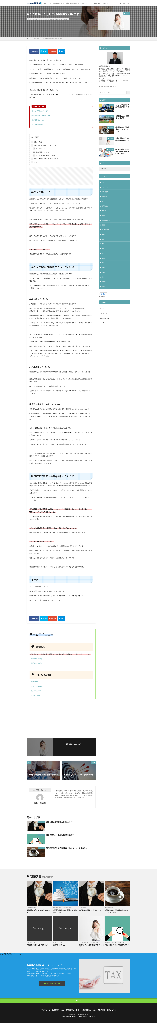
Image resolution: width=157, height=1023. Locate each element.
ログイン (102, 308)
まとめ (34, 162)
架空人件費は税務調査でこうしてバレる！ (45, 145)
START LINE (84, 1014)
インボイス (105, 187)
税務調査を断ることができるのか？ (38, 945)
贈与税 (103, 272)
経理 (103, 253)
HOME (30, 38)
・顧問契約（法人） (36, 659)
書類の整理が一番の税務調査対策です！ (61, 835)
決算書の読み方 (106, 220)
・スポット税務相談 (36, 686)
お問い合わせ (106, 3)
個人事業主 (111, 149)
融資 (103, 263)
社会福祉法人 (110, 116)
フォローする (74, 746)
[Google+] (52, 51)
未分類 (103, 215)
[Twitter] (44, 51)
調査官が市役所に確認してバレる (44, 155)
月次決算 (104, 210)
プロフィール (47, 3)
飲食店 (103, 286)
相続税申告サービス (86, 3)
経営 (103, 248)
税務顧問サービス (59, 3)
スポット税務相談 (37, 124)
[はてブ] (61, 51)
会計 (112, 105)
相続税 (103, 225)
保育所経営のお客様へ (72, 3)
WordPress (92, 1016)
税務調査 (52, 19)
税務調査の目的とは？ (60, 945)
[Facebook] (34, 51)
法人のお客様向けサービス (40, 111)
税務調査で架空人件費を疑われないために (45, 159)
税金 (103, 239)
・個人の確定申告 (35, 691)
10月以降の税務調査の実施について (59, 822)
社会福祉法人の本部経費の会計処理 (122, 117)
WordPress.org (104, 323)
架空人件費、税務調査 (61, 19)
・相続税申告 (34, 682)
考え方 (103, 258)
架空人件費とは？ (38, 142)
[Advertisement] (61, 175)
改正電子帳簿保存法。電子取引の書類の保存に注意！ (65, 911)
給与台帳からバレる (40, 148)
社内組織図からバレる (41, 152)
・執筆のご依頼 (35, 695)
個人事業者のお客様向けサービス (42, 115)
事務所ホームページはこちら (107, 86)
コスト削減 (105, 192)
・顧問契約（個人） (36, 663)
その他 (103, 182)
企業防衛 (104, 196)
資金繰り (104, 267)
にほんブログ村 (103, 296)
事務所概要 (97, 3)
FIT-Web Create (75, 1016)
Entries (103, 313)
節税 (103, 244)
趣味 (103, 277)
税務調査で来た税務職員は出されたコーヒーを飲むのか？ (67, 848)
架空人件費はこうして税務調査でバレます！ (52, 38)
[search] (128, 92)
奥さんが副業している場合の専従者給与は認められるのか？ (122, 151)
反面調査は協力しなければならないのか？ (38, 911)
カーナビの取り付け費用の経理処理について (122, 106)
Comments (104, 318)
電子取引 (104, 281)
